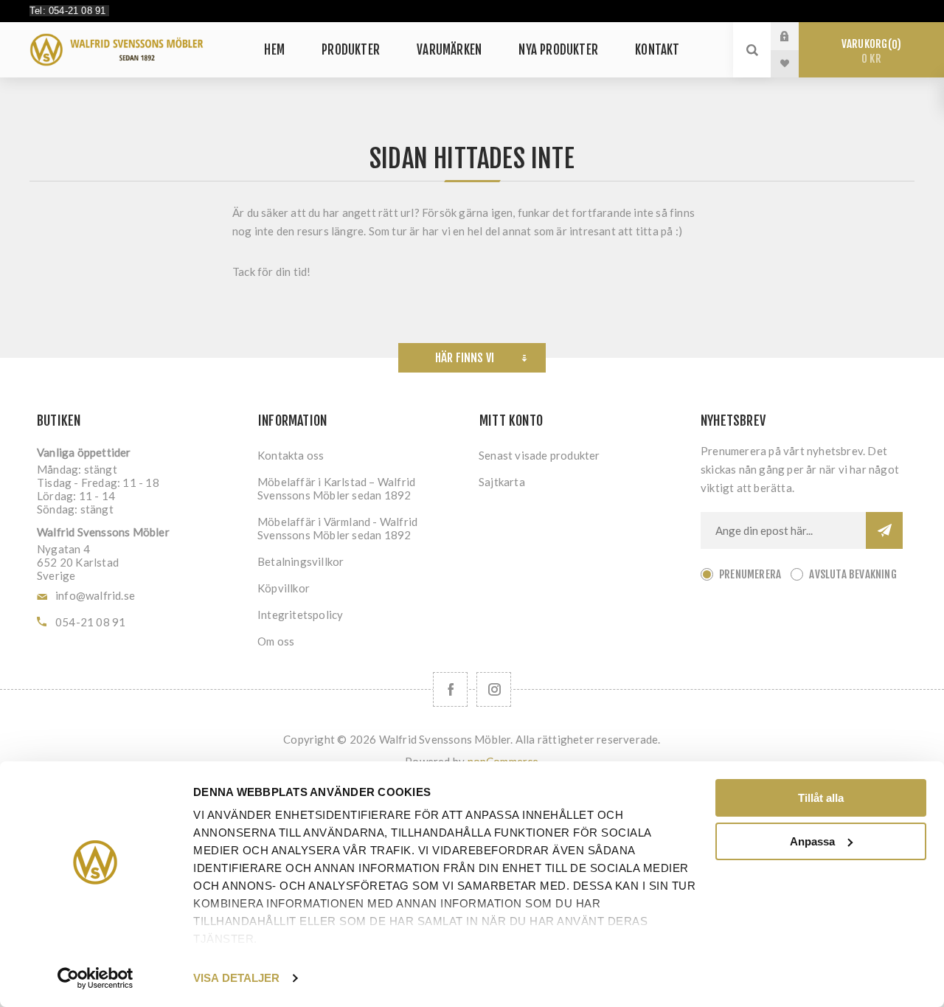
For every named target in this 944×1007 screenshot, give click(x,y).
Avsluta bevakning (852, 574)
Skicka (884, 530)
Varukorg (869, 51)
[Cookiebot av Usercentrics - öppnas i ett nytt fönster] (95, 978)
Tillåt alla (821, 798)
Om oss (275, 641)
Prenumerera (750, 574)
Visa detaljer (236, 978)
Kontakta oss (290, 455)
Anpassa (812, 841)
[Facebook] (450, 689)
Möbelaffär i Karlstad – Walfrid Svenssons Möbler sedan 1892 (336, 488)
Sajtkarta (502, 481)
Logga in (796, 36)
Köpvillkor (283, 588)
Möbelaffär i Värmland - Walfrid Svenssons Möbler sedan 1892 (337, 528)
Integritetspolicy (300, 614)
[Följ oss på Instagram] (493, 689)
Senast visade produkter (539, 455)
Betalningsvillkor (300, 561)
